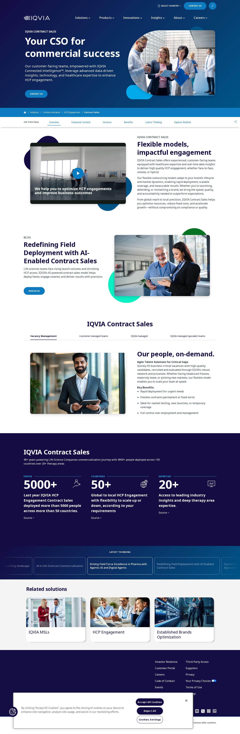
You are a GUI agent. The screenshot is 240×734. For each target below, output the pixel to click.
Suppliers (192, 668)
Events (159, 687)
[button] (12, 712)
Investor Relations (166, 662)
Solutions (34, 112)
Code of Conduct (165, 681)
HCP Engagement (72, 112)
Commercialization (51, 112)
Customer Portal (165, 668)
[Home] (27, 112)
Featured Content (80, 122)
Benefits (128, 122)
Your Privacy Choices (198, 681)
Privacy (190, 674)
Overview (54, 122)
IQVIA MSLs (39, 632)
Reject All (150, 710)
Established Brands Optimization (174, 634)
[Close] (186, 700)
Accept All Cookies (150, 702)
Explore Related (182, 122)
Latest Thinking (153, 122)
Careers (160, 674)
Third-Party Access (197, 662)
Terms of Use (194, 687)
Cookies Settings (150, 719)
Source (29, 518)
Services (107, 122)
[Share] (235, 122)
